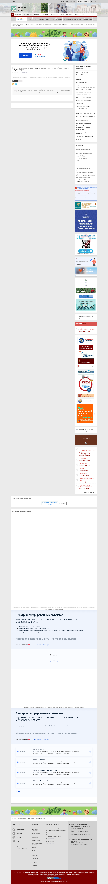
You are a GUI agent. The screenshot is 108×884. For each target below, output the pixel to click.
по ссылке (30, 92)
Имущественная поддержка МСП (83, 100)
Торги (62, 14)
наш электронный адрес (53, 92)
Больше (63, 503)
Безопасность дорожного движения (54, 836)
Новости (36, 14)
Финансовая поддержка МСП (83, 94)
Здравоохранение (36, 840)
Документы (45, 14)
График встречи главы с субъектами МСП (85, 113)
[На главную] (12, 14)
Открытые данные (40, 818)
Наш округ (69, 14)
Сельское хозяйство (37, 853)
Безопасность (31, 818)
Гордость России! (50, 841)
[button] (91, 1)
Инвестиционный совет (81, 77)
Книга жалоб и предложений (82, 120)
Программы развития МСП (82, 82)
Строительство (35, 855)
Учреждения (54, 14)
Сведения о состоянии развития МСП (84, 85)
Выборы (77, 14)
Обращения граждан (83, 1)
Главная (14, 818)
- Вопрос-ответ (80, 103)
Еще (83, 14)
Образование (35, 837)
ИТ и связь (34, 862)
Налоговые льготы (80, 111)
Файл (20, 80)
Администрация (27, 14)
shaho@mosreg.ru (88, 834)
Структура (18, 14)
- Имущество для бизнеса (82, 105)
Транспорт (34, 850)
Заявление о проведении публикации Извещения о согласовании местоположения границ (56, 830)
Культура (34, 847)
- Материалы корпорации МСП (83, 106)
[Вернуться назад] (106, 882)
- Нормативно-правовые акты (83, 101)
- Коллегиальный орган (82, 108)
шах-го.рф (19, 872)
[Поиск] (31, 1)
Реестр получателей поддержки (83, 97)
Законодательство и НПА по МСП (83, 92)
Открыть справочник (89, 492)
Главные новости (22, 818)
